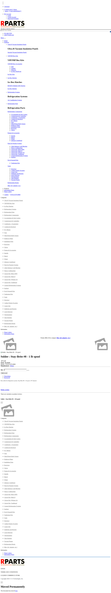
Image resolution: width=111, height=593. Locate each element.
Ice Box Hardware (16, 71)
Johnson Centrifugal (16, 140)
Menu (2, 38)
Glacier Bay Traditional (17, 154)
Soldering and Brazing (17, 173)
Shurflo (13, 136)
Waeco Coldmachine (16, 148)
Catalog (6, 194)
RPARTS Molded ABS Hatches (16, 85)
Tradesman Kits (15, 163)
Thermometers (15, 176)
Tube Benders (15, 178)
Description (7, 376)
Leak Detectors (15, 175)
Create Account (12, 17)
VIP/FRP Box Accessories (15, 64)
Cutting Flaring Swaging (18, 170)
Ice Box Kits (11, 74)
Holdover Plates (15, 125)
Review (7, 377)
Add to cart (4, 373)
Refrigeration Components (15, 111)
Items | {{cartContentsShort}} (13, 11)
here (16, 591)
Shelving (13, 70)
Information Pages (9, 190)
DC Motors (14, 120)
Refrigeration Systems (14, 92)
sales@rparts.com (9, 35)
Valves (13, 130)
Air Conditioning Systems (15, 100)
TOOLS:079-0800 (15, 194)
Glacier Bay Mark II (16, 151)
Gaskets (13, 68)
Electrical (13, 169)
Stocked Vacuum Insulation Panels (17, 52)
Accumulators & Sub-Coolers (19, 114)
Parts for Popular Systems (15, 143)
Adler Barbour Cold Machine (19, 146)
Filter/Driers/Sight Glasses (18, 124)
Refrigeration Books (13, 182)
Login (9, 15)
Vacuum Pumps (15, 180)
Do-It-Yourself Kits (13, 160)
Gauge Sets (14, 172)
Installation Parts (15, 127)
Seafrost (13, 157)
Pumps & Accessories (14, 133)
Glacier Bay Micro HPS (17, 149)
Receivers (13, 128)
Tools (9, 166)
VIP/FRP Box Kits (13, 56)
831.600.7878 (8, 33)
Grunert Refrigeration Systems (19, 155)
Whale (13, 139)
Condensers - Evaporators (18, 117)
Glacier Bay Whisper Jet (17, 152)
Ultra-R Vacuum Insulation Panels (17, 44)
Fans (12, 122)
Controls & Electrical (17, 119)
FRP (12, 67)
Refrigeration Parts (13, 103)
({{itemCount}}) (10, 9)
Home (6, 41)
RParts (12, 366)
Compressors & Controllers (18, 116)
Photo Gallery (8, 191)
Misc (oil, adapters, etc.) (14, 185)
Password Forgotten (13, 18)
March (13, 137)
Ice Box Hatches (12, 78)
